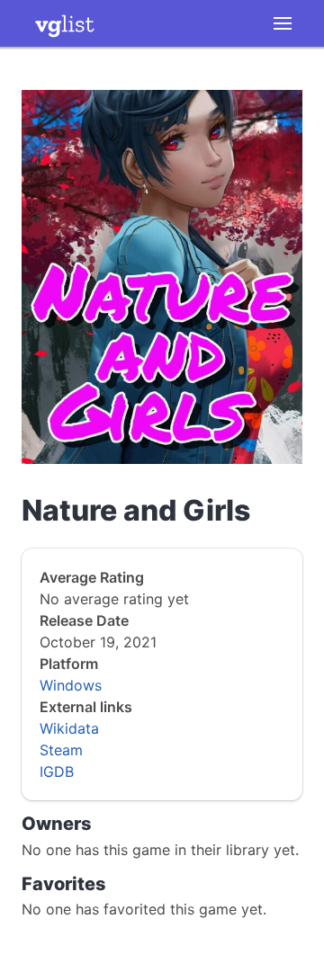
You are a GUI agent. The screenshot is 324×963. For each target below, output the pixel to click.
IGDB (57, 771)
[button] (283, 23)
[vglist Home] (65, 23)
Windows (71, 685)
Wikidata (69, 728)
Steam (61, 750)
